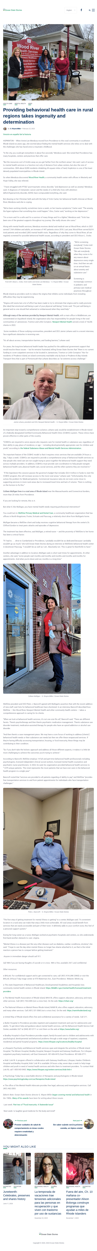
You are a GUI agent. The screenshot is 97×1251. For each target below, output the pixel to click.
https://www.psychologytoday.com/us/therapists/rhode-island (29, 1079)
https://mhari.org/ (65, 1001)
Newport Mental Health (62, 322)
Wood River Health (36, 177)
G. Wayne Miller (15, 129)
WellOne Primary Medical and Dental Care (35, 513)
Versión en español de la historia (17, 134)
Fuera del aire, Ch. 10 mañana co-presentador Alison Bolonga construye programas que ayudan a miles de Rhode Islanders (79, 1202)
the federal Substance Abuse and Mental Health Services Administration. (51, 448)
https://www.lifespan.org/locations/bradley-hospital (60, 1042)
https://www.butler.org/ (69, 1029)
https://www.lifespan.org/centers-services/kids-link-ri (49, 1069)
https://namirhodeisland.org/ (79, 1010)
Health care (7, 103)
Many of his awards (20, 1098)
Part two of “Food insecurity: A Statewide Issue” (33, 1105)
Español (54, 1186)
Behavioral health (41, 1186)
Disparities (7, 1186)
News (30, 103)
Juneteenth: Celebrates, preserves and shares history (16, 1195)
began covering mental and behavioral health (71, 1095)
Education (17, 1186)
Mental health (20, 103)
